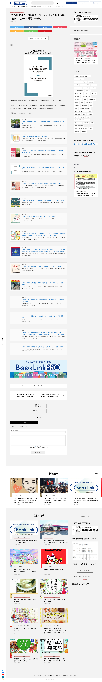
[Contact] (3, 677)
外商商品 (77, 103)
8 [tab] (88, 185)
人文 (85, 97)
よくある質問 (65, 675)
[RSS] (3, 679)
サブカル (87, 91)
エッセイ (86, 85)
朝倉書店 (37, 385)
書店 (90, 108)
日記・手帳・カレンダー (80, 108)
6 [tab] (86, 185)
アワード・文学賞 (85, 82)
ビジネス (77, 94)
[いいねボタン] (11, 45)
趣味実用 (77, 129)
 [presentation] (96, 473)
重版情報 (84, 129)
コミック (88, 88)
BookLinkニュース (79, 76)
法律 (84, 111)
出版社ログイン (95, 3)
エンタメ (93, 85)
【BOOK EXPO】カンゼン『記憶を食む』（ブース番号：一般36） (38, 216)
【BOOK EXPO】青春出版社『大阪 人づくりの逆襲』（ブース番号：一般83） (41, 266)
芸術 (92, 120)
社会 (88, 114)
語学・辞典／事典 (79, 123)
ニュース (30, 385)
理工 (76, 114)
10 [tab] (91, 185)
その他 (76, 82)
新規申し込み (71, 3)
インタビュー (78, 85)
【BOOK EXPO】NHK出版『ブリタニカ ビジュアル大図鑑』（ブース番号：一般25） (43, 200)
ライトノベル (78, 97)
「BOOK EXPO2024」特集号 (19, 385)
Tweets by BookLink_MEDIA (81, 28)
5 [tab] (85, 185)
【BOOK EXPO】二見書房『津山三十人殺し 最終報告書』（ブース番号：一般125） (43, 347)
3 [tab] (82, 185)
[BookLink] (19, 3)
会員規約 (58, 675)
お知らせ (91, 79)
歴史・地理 (77, 111)
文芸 (76, 105)
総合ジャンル (78, 120)
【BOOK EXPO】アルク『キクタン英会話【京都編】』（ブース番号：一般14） (42, 183)
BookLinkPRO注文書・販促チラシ (82, 73)
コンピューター (78, 91)
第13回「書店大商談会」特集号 (82, 117)
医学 (82, 100)
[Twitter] (3, 670)
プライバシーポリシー (49, 675)
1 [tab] (80, 185)
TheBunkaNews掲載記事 (80, 79)
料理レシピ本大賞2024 (85, 105)
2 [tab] (81, 185)
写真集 (76, 100)
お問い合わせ (73, 675)
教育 (91, 103)
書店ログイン (83, 3)
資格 (91, 126)
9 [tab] (90, 185)
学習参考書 (84, 103)
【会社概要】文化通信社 (37, 675)
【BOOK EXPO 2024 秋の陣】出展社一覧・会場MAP (35, 136)
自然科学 (86, 120)
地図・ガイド (89, 100)
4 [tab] (83, 185)
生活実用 (82, 114)
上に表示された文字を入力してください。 (38, 447)
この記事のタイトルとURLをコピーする (38, 38)
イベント (26, 385)
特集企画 (90, 111)
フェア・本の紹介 (86, 94)
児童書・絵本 (92, 97)
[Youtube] (3, 674)
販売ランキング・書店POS (81, 126)
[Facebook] (3, 672)
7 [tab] (87, 185)
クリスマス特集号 (79, 88)
